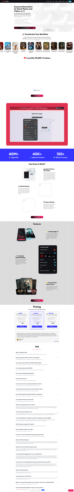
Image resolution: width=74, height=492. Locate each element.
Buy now (22, 326)
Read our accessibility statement (37, 349)
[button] (6, 42)
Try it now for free (25, 27)
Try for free (37, 95)
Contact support (19, 489)
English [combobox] (71, 490)
